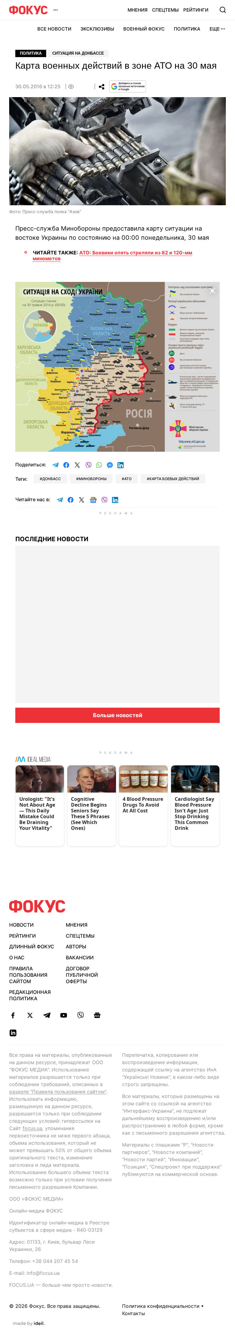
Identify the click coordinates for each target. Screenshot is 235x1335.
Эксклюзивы (97, 29)
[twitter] (30, 1015)
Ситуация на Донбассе (78, 53)
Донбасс (51, 478)
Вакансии (80, 957)
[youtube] (63, 1015)
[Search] (223, 10)
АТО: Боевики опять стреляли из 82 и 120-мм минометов (112, 255)
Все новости (54, 29)
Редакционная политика (30, 995)
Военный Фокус (144, 29)
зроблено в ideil (28, 1324)
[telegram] (47, 1015)
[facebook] (13, 1015)
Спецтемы (165, 10)
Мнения (137, 10)
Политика (187, 29)
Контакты (133, 1313)
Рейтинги (195, 10)
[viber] (80, 1015)
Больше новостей (117, 715)
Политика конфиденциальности (161, 1306)
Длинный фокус (31, 946)
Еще (215, 29)
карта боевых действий (174, 478)
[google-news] (97, 1015)
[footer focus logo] (37, 906)
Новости (21, 925)
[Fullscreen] (212, 290)
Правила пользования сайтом (28, 974)
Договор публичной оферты (82, 974)
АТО (128, 478)
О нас (16, 957)
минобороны (92, 478)
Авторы (76, 946)
